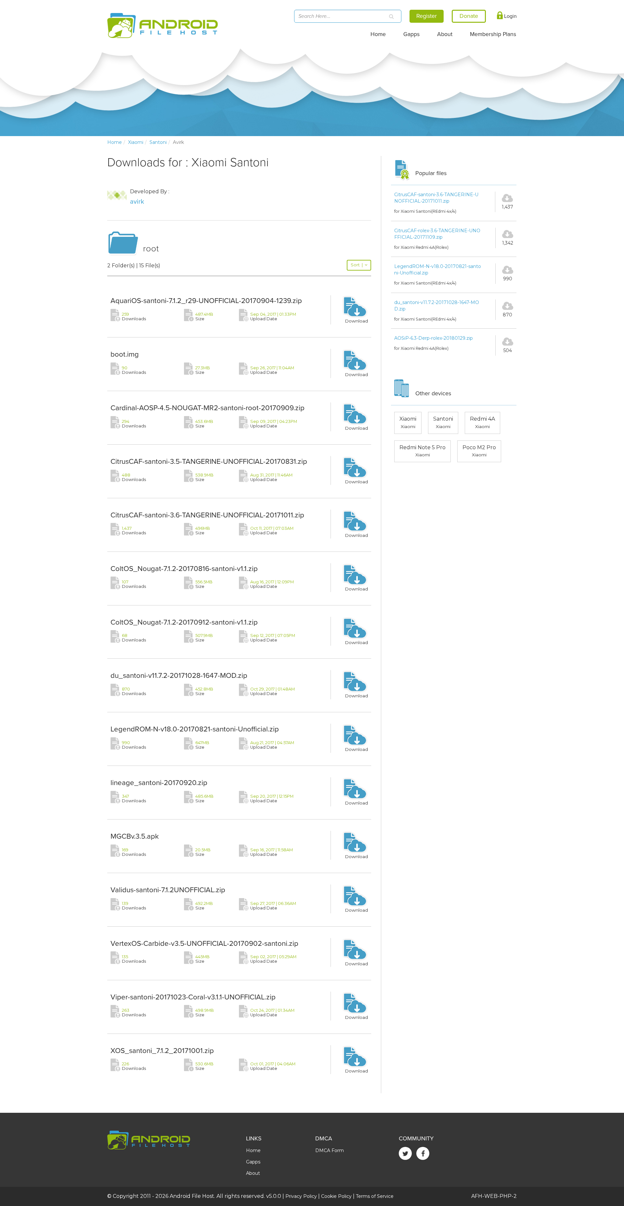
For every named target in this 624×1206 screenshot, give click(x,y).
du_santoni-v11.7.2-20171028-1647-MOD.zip (178, 675)
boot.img (124, 354)
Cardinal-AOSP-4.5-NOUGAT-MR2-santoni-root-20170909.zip (207, 407)
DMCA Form (329, 1150)
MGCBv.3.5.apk (134, 836)
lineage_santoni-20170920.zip (158, 782)
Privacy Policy (301, 1196)
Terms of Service (375, 1196)
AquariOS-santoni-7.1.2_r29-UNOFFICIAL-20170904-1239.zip (206, 300)
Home (378, 34)
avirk (137, 202)
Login (510, 16)
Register (426, 15)
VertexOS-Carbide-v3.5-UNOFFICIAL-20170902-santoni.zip (204, 943)
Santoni (158, 142)
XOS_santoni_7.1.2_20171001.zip (162, 1050)
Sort (357, 264)
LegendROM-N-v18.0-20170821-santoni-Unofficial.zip (194, 729)
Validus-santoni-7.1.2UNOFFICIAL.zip (167, 889)
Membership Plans (493, 34)
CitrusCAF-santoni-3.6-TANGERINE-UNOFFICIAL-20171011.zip (207, 515)
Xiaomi (135, 142)
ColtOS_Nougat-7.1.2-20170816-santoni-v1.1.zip (184, 568)
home (114, 142)
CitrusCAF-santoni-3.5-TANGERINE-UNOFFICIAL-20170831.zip (208, 461)
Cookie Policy (336, 1196)
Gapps (411, 34)
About (444, 34)
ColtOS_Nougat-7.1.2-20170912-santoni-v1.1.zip (184, 622)
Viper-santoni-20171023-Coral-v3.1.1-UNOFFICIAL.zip (193, 997)
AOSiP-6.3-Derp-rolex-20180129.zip (433, 338)
